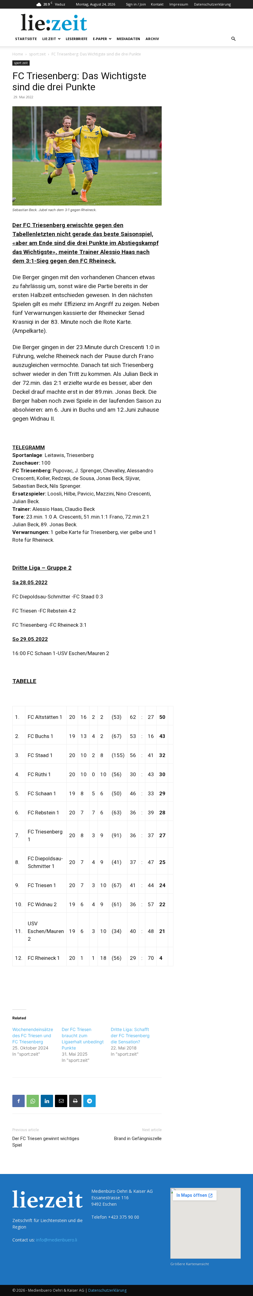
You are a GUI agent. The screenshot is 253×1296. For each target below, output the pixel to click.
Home (17, 54)
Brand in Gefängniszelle (138, 1138)
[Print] (75, 1101)
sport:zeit (37, 54)
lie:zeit (49, 38)
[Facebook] (18, 1101)
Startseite (26, 38)
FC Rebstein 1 (44, 812)
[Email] (61, 1101)
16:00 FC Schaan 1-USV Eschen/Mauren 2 (60, 653)
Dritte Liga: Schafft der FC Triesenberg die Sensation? (130, 1035)
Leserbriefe (76, 38)
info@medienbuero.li (56, 1240)
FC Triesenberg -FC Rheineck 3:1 (49, 625)
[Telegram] (89, 1101)
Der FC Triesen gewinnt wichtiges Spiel (45, 1142)
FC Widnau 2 (42, 904)
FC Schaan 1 (42, 793)
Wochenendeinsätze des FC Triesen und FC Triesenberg (32, 1035)
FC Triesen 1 (42, 885)
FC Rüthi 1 (39, 774)
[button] (233, 39)
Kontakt (157, 4)
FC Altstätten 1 (45, 717)
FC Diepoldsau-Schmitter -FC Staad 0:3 (57, 596)
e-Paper (100, 38)
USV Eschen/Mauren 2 (46, 931)
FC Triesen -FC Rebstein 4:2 (44, 611)
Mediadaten (128, 38)
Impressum (178, 4)
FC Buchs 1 (41, 736)
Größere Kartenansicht (189, 1263)
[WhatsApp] (33, 1101)
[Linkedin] (47, 1101)
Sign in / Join (136, 4)
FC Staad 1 (40, 755)
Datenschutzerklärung (212, 4)
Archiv (152, 38)
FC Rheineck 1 (44, 958)
